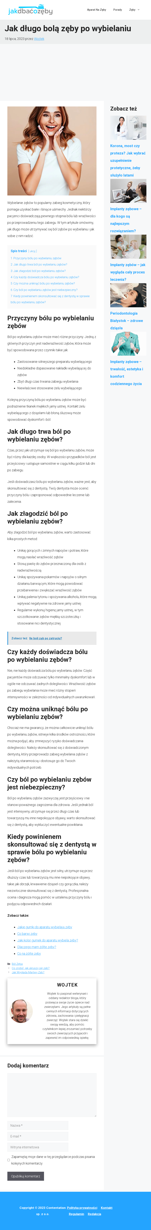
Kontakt (107, 1208)
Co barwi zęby (27, 934)
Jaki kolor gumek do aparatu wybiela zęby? (47, 940)
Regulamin (76, 1214)
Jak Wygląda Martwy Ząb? (28, 972)
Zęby (132, 9)
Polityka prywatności (82, 1208)
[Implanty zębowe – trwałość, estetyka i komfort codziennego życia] (128, 345)
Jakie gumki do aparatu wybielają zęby (44, 927)
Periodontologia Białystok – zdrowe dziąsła (126, 320)
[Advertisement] (75, 71)
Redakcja (94, 1214)
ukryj (32, 251)
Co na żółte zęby (29, 953)
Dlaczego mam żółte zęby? (36, 947)
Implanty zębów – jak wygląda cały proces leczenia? (127, 272)
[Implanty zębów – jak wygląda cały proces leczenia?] (128, 248)
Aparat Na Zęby (96, 9)
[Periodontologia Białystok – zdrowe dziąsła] (128, 296)
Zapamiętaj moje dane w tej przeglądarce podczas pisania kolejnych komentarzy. (53, 1160)
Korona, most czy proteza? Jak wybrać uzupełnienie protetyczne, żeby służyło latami (127, 160)
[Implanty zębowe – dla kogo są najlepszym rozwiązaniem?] (128, 192)
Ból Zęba (17, 964)
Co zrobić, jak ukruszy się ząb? (31, 968)
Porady (117, 9)
